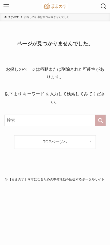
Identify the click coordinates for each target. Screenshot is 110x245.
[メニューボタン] (6, 6)
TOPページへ (55, 142)
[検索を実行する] (100, 120)
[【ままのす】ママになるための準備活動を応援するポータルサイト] (55, 6)
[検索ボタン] (103, 6)
